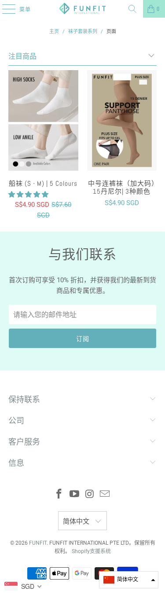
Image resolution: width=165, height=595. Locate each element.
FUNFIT (38, 543)
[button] (28, 194)
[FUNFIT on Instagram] (89, 494)
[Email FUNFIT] (105, 494)
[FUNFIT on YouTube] (74, 494)
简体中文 (77, 521)
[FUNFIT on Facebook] (59, 494)
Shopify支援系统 (91, 551)
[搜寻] (132, 9)
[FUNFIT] (82, 9)
